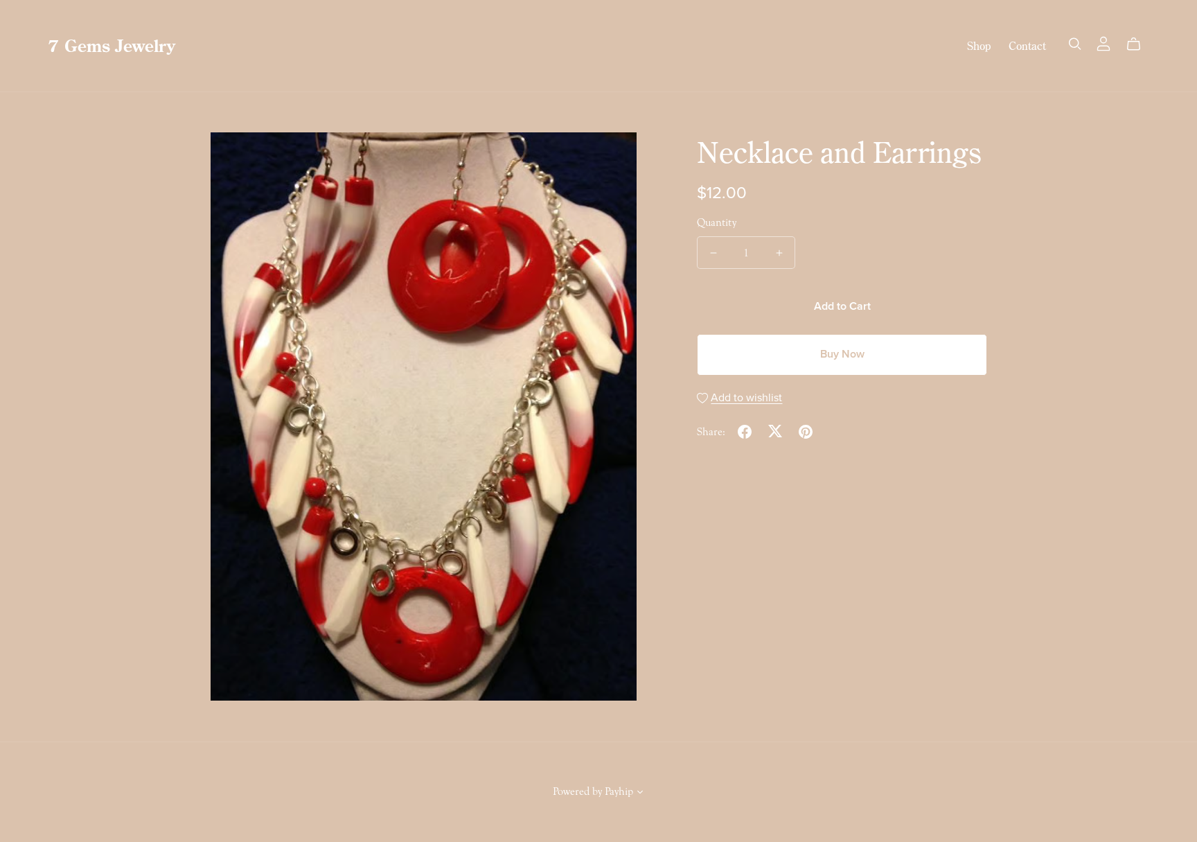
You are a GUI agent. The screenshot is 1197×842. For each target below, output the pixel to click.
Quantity (716, 222)
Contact (1027, 46)
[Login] (1103, 42)
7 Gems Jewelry (111, 45)
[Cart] (1139, 44)
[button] (640, 793)
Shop (979, 46)
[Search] (1075, 44)
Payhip (619, 791)
